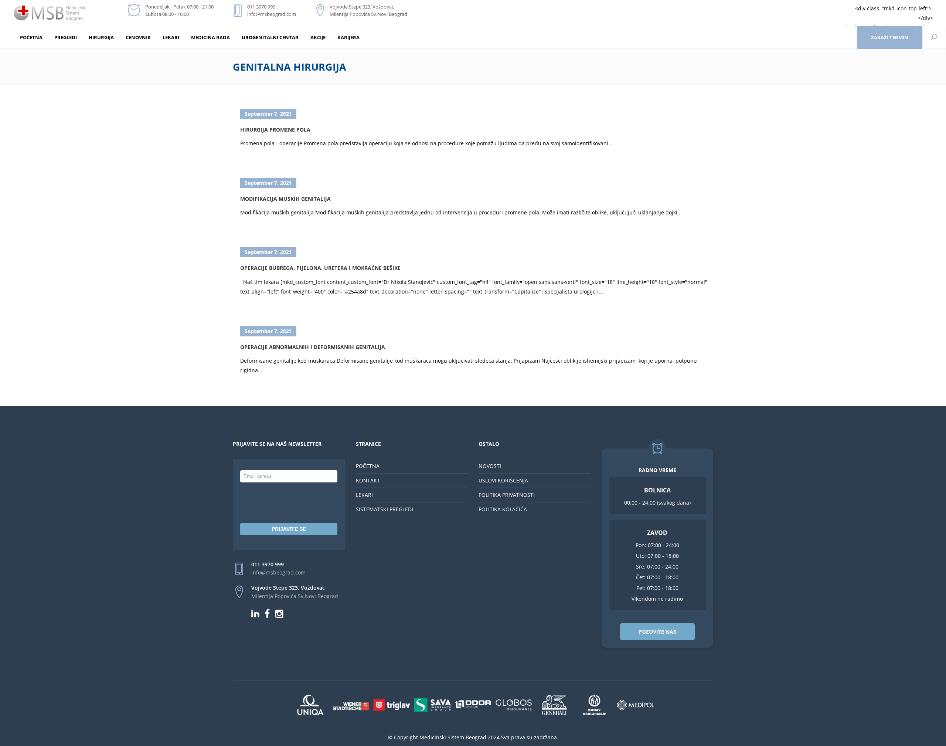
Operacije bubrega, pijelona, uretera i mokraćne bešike (320, 267)
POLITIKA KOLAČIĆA (503, 509)
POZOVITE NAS (657, 631)
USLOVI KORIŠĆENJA (503, 480)
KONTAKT (368, 480)
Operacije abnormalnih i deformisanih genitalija (312, 346)
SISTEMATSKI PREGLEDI (384, 509)
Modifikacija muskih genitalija (285, 198)
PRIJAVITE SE (289, 529)
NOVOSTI (490, 465)
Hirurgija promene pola (275, 129)
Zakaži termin (889, 37)
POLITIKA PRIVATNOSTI (507, 494)
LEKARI (364, 494)
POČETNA (368, 465)
